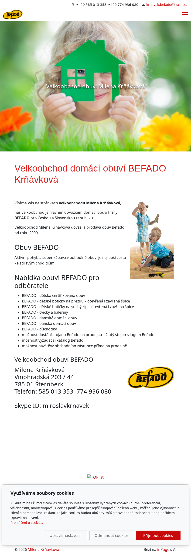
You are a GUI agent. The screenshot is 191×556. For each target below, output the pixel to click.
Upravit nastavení (65, 535)
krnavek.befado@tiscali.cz (167, 4)
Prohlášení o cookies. (26, 522)
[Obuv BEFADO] (13, 14)
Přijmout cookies (158, 535)
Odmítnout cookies (112, 535)
